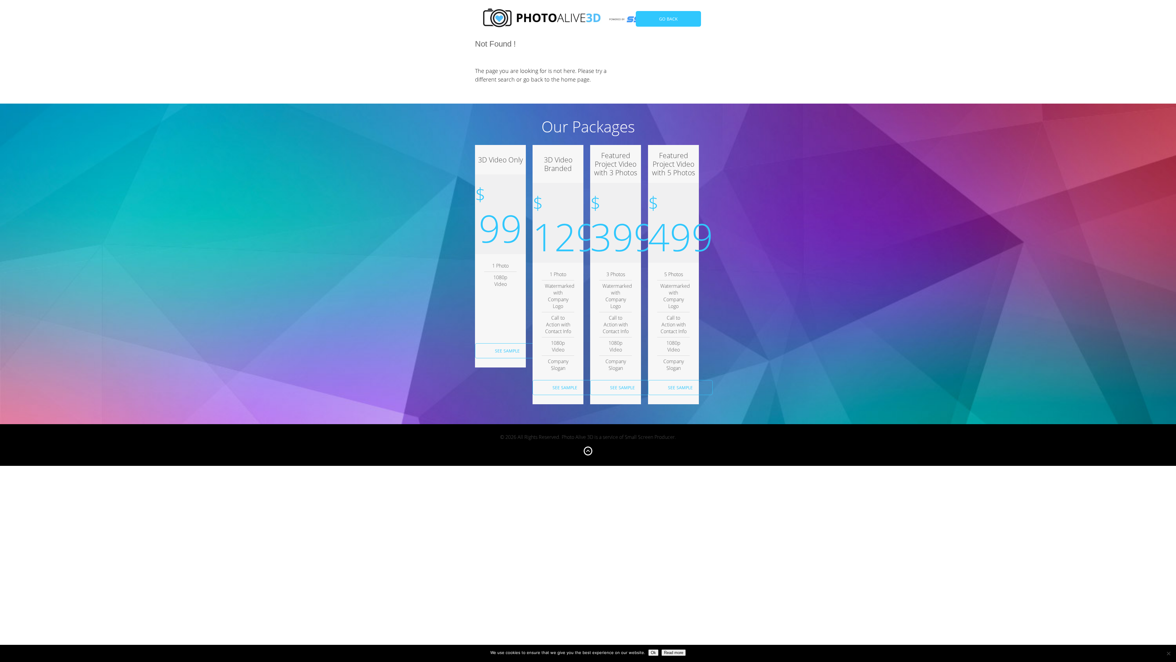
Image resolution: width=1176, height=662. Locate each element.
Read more (673, 652)
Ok (653, 652)
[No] (1168, 653)
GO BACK (668, 19)
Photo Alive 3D (542, 19)
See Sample (507, 351)
